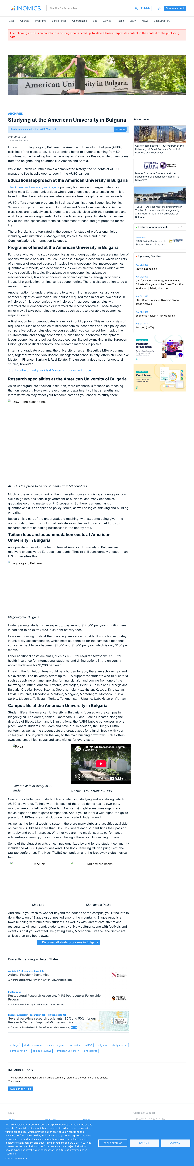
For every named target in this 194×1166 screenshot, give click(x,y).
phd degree (90, 1050)
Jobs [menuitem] (11, 20)
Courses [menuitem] (25, 20)
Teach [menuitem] (120, 20)
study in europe (33, 1045)
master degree (55, 1045)
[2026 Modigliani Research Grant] (176, 241)
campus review (18, 1050)
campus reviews (42, 1050)
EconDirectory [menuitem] (162, 20)
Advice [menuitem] (107, 20)
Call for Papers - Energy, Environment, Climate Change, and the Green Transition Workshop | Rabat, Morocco (160, 284)
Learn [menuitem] (133, 20)
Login (158, 8)
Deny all (144, 1143)
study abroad (119, 1045)
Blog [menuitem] (94, 20)
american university (68, 1050)
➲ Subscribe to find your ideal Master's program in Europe (49, 370)
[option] (160, 240)
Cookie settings (113, 1143)
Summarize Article (20, 1088)
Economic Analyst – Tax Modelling (155, 315)
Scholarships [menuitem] (59, 20)
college (14, 1045)
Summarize (120, 129)
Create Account (175, 8)
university (74, 1045)
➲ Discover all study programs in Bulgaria (68, 942)
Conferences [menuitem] (79, 20)
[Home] (25, 8)
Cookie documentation (16, 1158)
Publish (145, 8)
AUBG (88, 1045)
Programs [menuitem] (40, 20)
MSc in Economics (146, 268)
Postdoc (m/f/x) (145, 327)
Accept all (175, 1143)
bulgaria (102, 1045)
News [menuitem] (145, 20)
